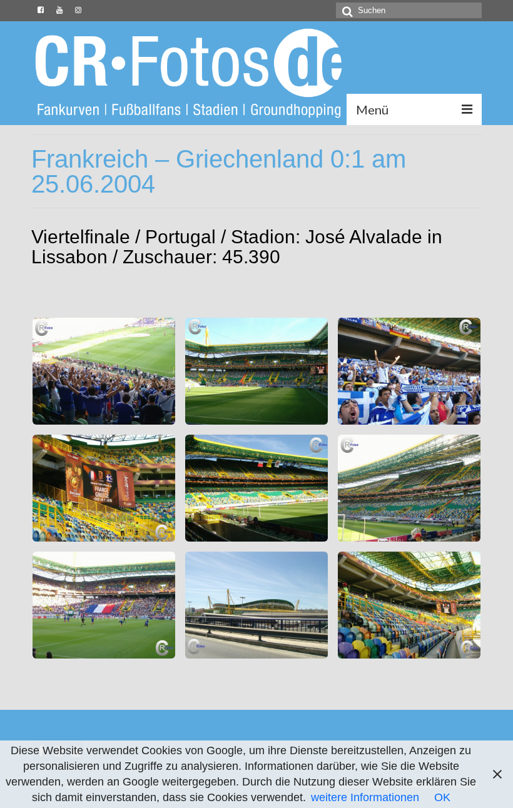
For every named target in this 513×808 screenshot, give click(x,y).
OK (442, 797)
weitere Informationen (365, 797)
